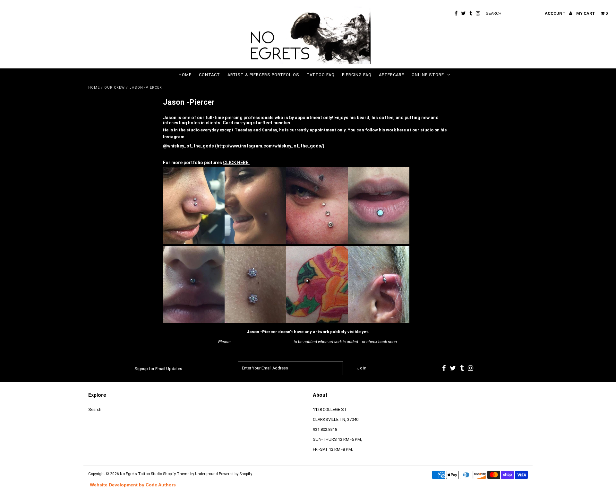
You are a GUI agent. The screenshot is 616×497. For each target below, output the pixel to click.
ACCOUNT (556, 13)
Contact (209, 74)
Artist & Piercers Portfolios (263, 74)
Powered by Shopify (235, 474)
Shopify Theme (176, 474)
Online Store (428, 74)
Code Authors (161, 484)
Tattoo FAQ (321, 74)
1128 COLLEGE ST (330, 409)
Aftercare (391, 74)
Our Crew (114, 87)
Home (185, 74)
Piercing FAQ (357, 74)
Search (94, 409)
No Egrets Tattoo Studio (141, 474)
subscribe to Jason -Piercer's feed (262, 341)
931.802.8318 (325, 429)
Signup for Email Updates (158, 368)
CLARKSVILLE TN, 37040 (335, 419)
